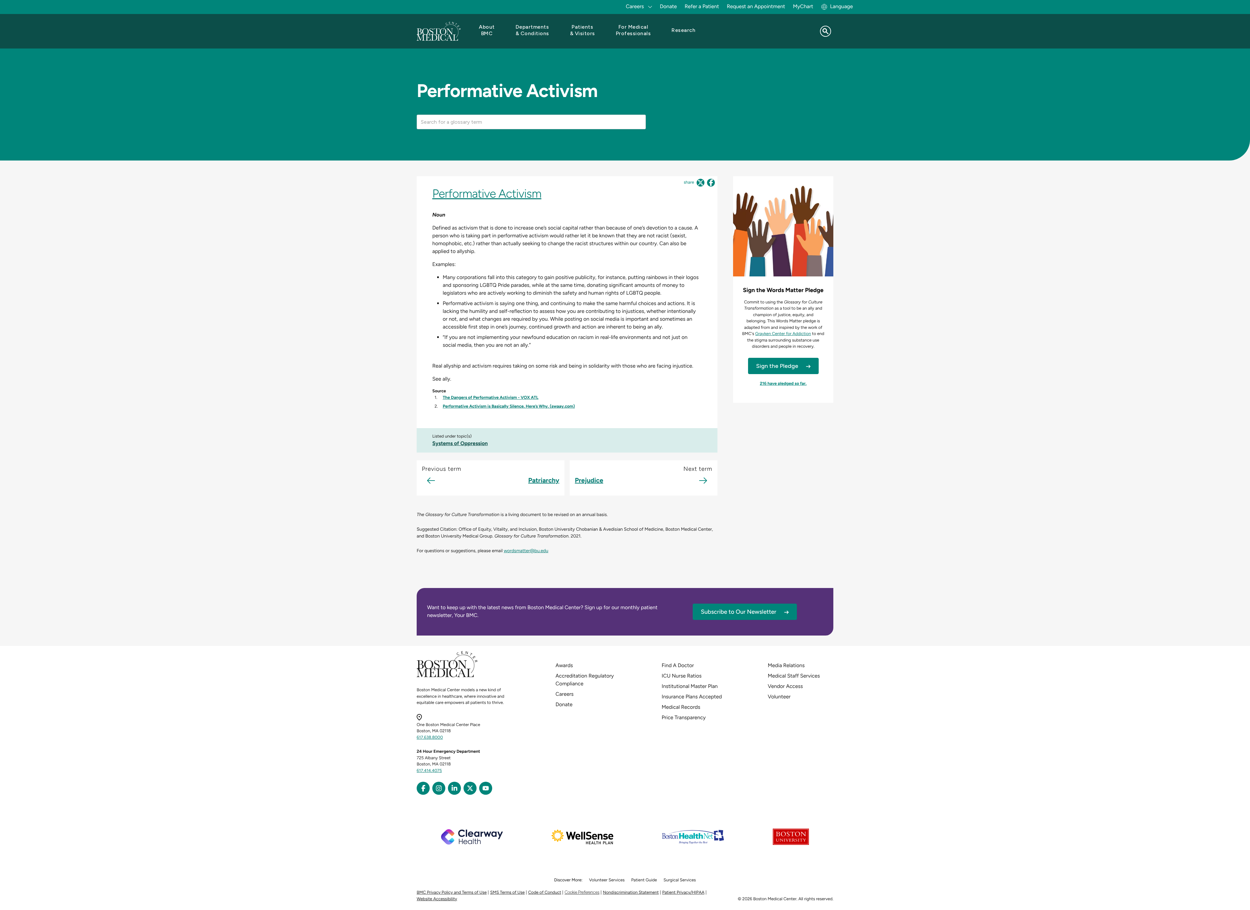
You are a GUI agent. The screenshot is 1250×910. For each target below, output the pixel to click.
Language (841, 6)
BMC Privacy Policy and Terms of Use (452, 892)
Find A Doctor (678, 665)
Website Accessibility (437, 899)
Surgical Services (679, 880)
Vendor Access (785, 686)
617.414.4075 (429, 770)
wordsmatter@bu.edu (526, 550)
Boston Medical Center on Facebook (423, 788)
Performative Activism (486, 194)
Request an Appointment (756, 6)
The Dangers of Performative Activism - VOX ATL (490, 397)
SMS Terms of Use (507, 892)
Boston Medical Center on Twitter (470, 788)
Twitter (700, 183)
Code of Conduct (544, 892)
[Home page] (447, 676)
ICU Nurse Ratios (682, 676)
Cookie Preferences (581, 892)
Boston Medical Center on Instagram (438, 788)
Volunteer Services (607, 880)
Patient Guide (644, 880)
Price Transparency (684, 717)
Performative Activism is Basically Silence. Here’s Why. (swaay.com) (509, 406)
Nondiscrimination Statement (631, 892)
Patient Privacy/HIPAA (683, 892)
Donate (668, 6)
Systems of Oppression (460, 443)
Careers (565, 694)
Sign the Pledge (777, 366)
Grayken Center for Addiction (783, 333)
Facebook (711, 183)
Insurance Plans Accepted (692, 696)
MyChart (803, 6)
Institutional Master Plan (690, 686)
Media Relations (786, 665)
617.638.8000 (430, 737)
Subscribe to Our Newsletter (738, 611)
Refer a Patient (702, 6)
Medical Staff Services (794, 676)
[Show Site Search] (825, 31)
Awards (564, 665)
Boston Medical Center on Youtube (485, 788)
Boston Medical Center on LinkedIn (454, 788)
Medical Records (681, 707)
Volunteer (779, 696)
